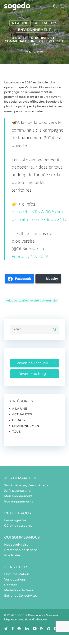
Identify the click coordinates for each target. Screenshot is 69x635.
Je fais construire (17, 491)
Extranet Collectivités (20, 595)
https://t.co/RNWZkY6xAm (37, 211)
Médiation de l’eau (18, 590)
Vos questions (15, 579)
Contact (10, 585)
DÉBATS (18, 420)
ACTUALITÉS (46, 23)
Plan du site (35, 615)
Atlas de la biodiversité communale (31, 300)
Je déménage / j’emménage (26, 485)
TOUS (16, 431)
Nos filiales (12, 555)
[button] (63, 6)
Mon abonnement (18, 496)
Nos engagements (18, 501)
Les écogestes (15, 520)
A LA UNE (20, 23)
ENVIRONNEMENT (34, 30)
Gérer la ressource (18, 525)
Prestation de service (20, 550)
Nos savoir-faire (16, 544)
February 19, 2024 (30, 256)
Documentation (16, 574)
